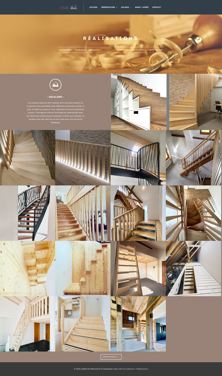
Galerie (125, 7)
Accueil (93, 7)
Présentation (108, 7)
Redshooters (142, 369)
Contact (156, 7)
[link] (66, 50)
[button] (111, 356)
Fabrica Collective (126, 369)
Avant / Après (142, 7)
